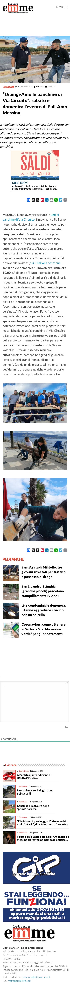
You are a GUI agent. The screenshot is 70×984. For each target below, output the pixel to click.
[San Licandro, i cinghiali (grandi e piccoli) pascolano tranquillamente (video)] (11, 591)
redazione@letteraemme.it (36, 977)
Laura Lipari (24, 771)
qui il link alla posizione (45, 263)
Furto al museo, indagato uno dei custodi (35, 792)
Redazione (40, 87)
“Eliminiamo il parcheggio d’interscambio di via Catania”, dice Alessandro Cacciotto (42, 823)
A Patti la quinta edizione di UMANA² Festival (34, 776)
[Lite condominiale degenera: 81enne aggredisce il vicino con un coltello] (11, 610)
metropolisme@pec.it (19, 980)
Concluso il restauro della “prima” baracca (33, 807)
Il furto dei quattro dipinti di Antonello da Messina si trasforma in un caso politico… (43, 838)
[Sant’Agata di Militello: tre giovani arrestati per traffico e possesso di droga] (11, 572)
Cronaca (9, 87)
